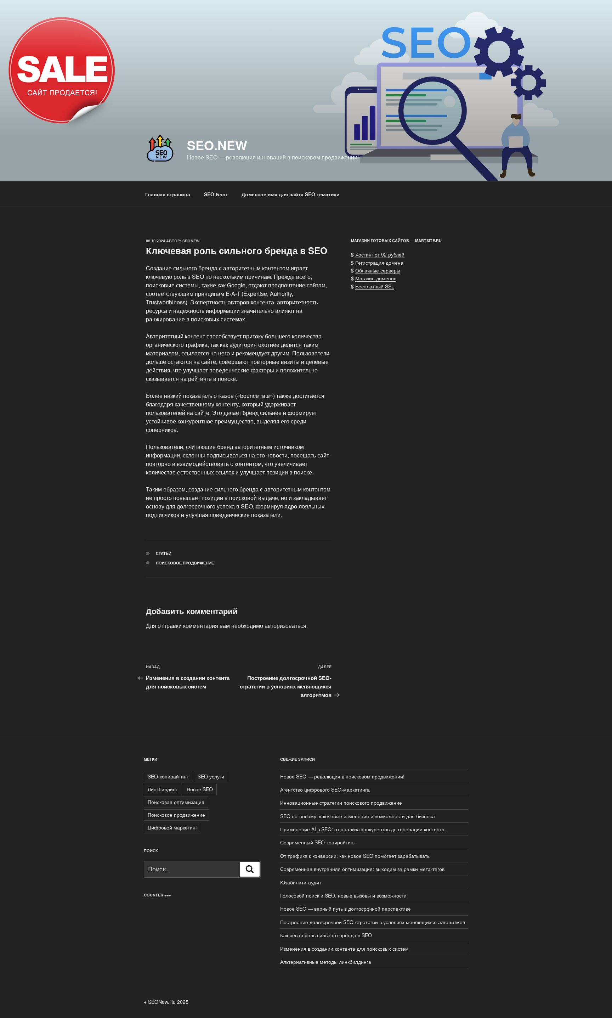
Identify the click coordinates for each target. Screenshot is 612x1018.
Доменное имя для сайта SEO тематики (291, 194)
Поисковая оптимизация (176, 801)
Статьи (163, 553)
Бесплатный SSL (374, 286)
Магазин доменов (375, 278)
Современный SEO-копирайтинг (317, 842)
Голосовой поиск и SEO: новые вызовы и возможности (343, 895)
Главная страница (167, 194)
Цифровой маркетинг (172, 827)
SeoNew (190, 240)
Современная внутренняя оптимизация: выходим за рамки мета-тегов (362, 868)
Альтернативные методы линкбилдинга (325, 961)
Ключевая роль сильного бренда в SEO (326, 935)
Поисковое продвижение (185, 563)
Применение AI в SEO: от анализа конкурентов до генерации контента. (363, 829)
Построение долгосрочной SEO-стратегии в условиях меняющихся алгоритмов (372, 922)
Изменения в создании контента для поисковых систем (344, 948)
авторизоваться (285, 626)
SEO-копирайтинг (168, 776)
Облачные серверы (377, 270)
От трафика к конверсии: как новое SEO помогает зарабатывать (355, 855)
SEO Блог (216, 194)
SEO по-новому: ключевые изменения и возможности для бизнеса (357, 816)
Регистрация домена (379, 262)
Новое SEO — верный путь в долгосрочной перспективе (345, 908)
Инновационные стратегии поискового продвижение (341, 802)
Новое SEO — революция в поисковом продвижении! (342, 776)
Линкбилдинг (162, 789)
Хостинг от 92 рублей (379, 254)
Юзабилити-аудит (300, 882)
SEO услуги (211, 776)
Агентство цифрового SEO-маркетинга (325, 789)
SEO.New (217, 145)
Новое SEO (200, 789)
